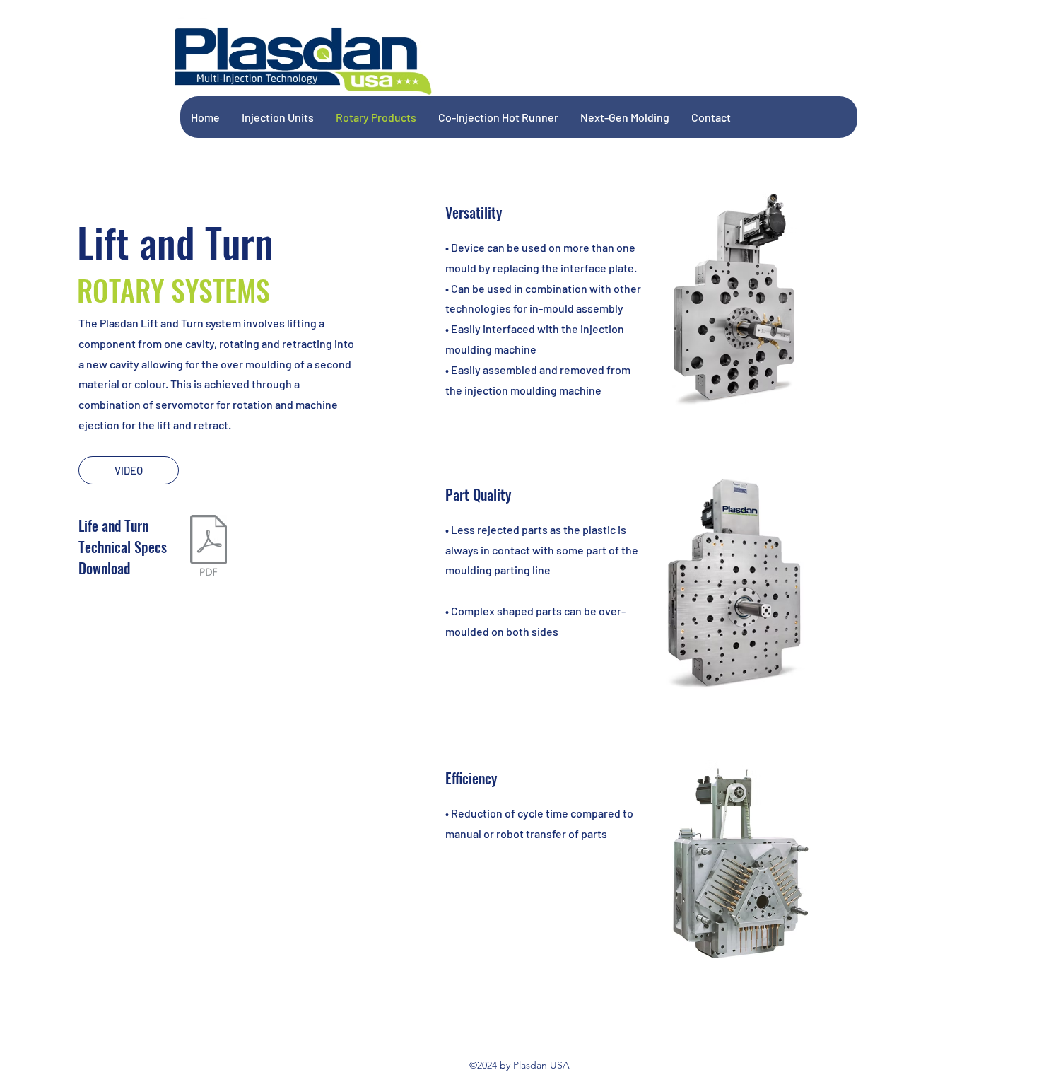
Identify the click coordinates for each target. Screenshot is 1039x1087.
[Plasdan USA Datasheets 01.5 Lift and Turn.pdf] (209, 547)
